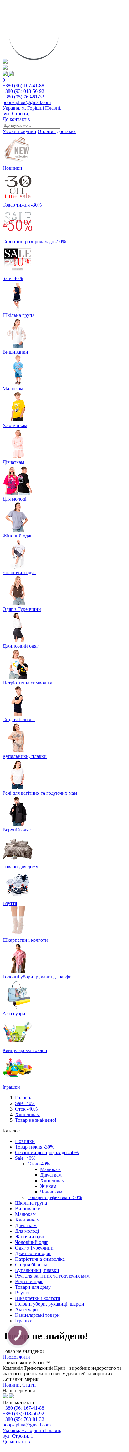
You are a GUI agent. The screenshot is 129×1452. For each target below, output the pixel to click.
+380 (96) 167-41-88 (23, 85)
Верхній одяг (29, 1281)
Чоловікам (51, 1191)
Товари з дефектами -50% (55, 1197)
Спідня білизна (31, 1264)
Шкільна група (31, 1203)
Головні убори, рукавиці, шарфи (49, 1304)
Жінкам (48, 1186)
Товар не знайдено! (35, 1120)
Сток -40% (26, 1109)
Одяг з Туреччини (34, 1247)
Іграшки (24, 1320)
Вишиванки (28, 1208)
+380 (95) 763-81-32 (23, 96)
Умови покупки (19, 131)
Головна (24, 1097)
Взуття (22, 1292)
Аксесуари (26, 1309)
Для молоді (27, 1231)
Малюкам (50, 1169)
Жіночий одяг (30, 1236)
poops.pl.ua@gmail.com (27, 102)
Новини (11, 1385)
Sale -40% (25, 1103)
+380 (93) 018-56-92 (23, 91)
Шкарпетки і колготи (37, 1298)
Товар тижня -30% (34, 1147)
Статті (29, 1385)
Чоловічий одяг (31, 1242)
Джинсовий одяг (33, 1253)
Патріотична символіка (40, 1259)
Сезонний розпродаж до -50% (47, 1152)
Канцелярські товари (37, 1315)
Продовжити (16, 1356)
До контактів (16, 119)
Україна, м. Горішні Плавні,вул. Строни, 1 (32, 110)
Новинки (25, 1141)
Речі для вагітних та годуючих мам (52, 1275)
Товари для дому (33, 1287)
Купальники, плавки (37, 1270)
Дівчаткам (51, 1175)
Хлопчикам (27, 1114)
